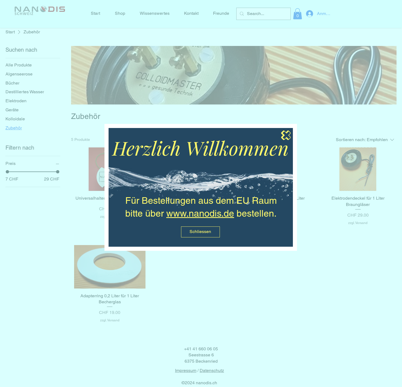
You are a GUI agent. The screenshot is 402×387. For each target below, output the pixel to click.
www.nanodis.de (200, 213)
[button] (200, 231)
